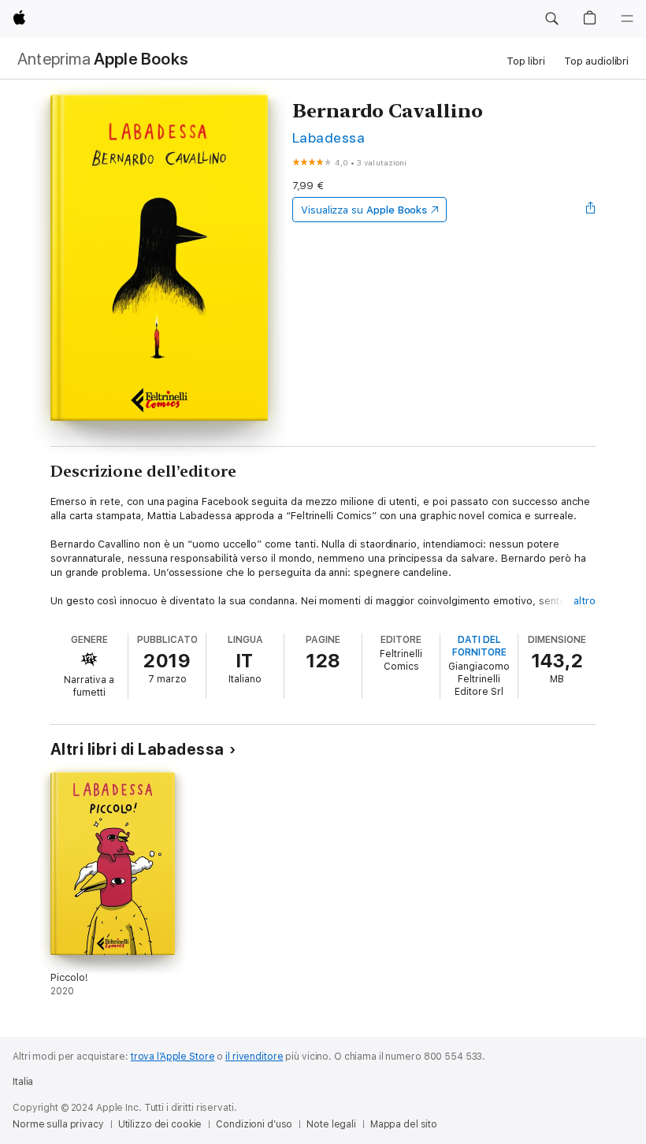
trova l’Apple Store (173, 1056)
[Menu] (627, 19)
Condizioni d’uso (254, 1124)
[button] (551, 19)
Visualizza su (364, 210)
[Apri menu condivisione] (591, 209)
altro (585, 601)
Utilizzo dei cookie (160, 1124)
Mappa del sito (403, 1124)
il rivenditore (254, 1056)
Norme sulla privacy (58, 1124)
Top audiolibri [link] (596, 61)
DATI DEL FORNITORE (479, 646)
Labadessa (328, 137)
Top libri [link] (526, 61)
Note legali (331, 1124)
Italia (23, 1081)
